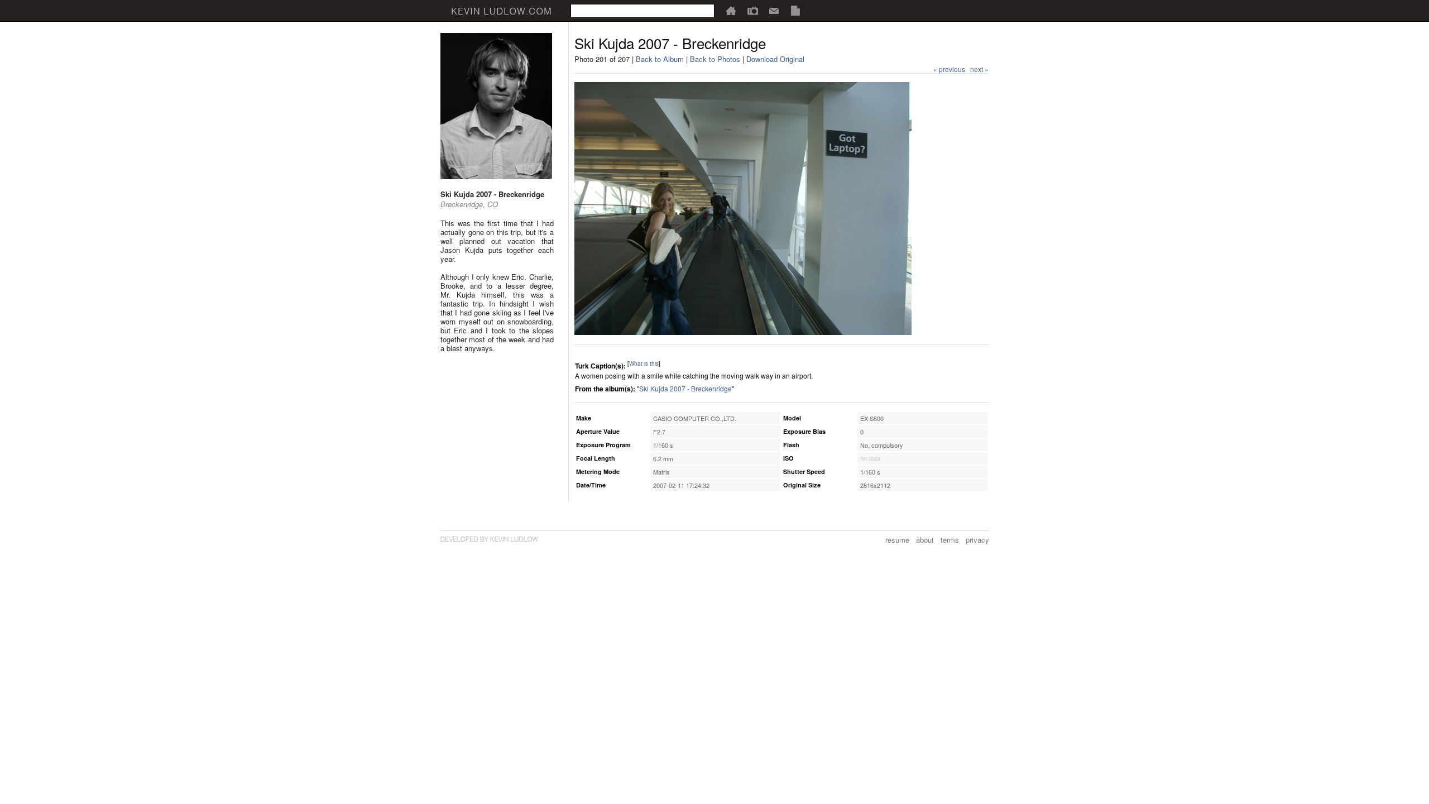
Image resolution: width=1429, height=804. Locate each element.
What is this (644, 363)
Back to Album (660, 59)
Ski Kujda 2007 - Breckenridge (685, 388)
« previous (949, 69)
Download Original (775, 59)
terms (950, 539)
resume (897, 539)
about (925, 539)
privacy (977, 539)
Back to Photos (715, 59)
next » (979, 69)
